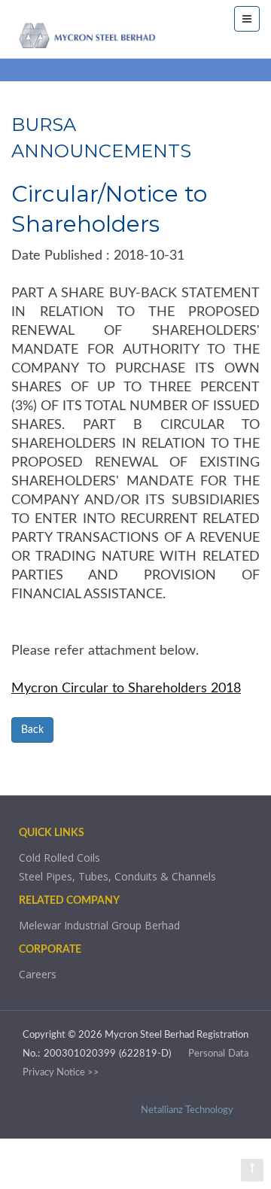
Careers (37, 974)
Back (32, 730)
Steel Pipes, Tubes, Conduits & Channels (117, 876)
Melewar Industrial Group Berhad (99, 925)
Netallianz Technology (187, 1110)
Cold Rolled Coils (59, 857)
